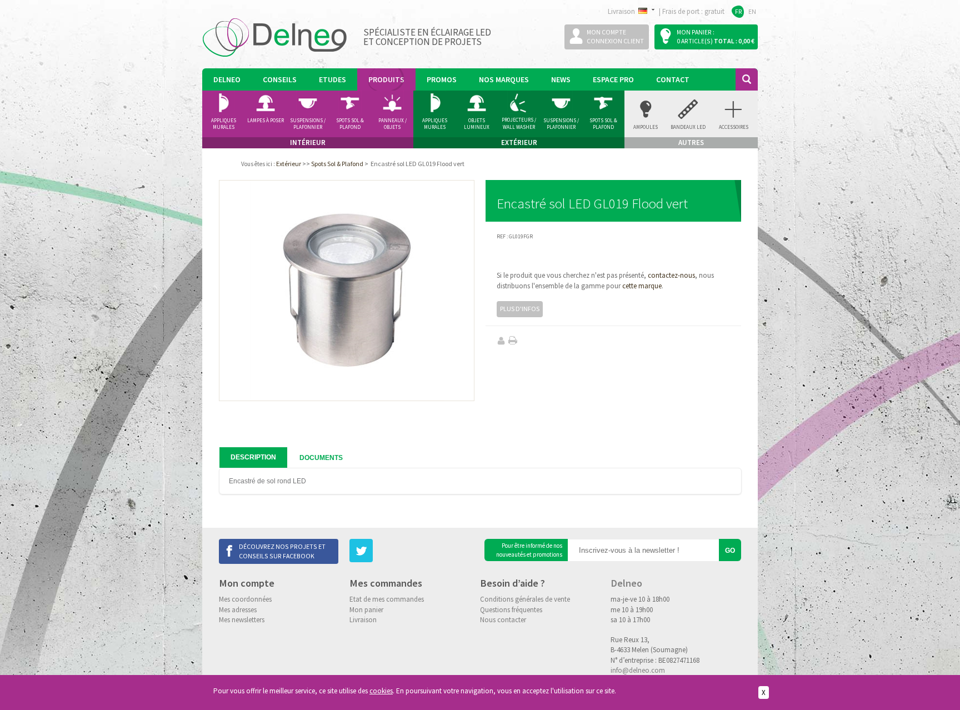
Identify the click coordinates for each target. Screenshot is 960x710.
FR (738, 11)
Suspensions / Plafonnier (308, 124)
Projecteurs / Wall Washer (519, 123)
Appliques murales (223, 124)
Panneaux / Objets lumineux (392, 124)
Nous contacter (503, 619)
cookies (381, 691)
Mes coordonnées (245, 599)
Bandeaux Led (688, 127)
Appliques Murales (434, 124)
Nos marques (504, 79)
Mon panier (366, 609)
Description (253, 457)
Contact (672, 79)
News (561, 79)
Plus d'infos (519, 308)
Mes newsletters (241, 619)
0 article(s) (695, 41)
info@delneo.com (638, 670)
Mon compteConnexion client (615, 36)
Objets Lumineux (476, 124)
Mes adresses (238, 609)
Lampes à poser (265, 120)
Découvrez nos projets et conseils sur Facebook (282, 550)
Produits (386, 79)
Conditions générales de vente (525, 599)
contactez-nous (671, 275)
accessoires (733, 127)
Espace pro (613, 79)
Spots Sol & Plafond (350, 124)
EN (752, 11)
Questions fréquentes (511, 609)
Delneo (227, 79)
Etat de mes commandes (386, 599)
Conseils (280, 79)
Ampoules (645, 127)
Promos (442, 79)
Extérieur (288, 163)
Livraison (363, 619)
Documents (321, 458)
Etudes (332, 79)
